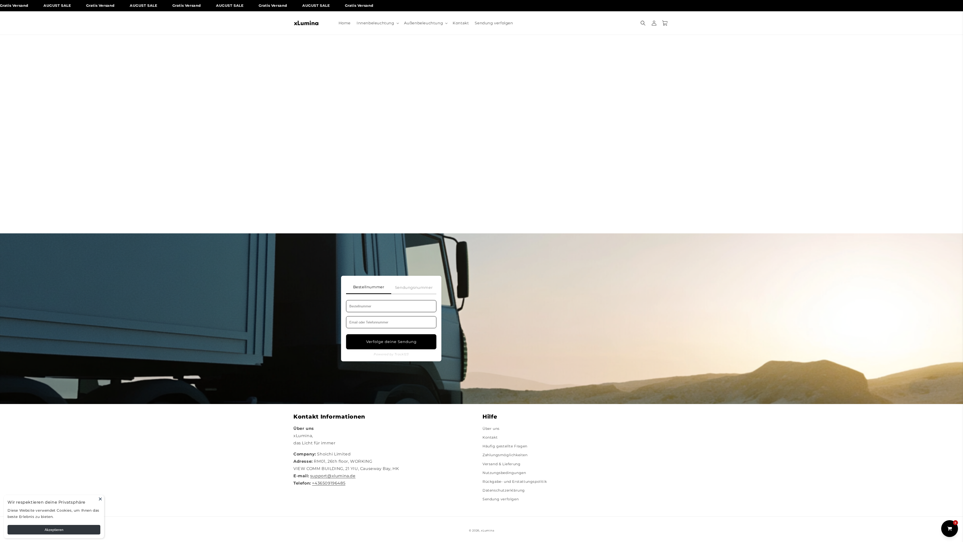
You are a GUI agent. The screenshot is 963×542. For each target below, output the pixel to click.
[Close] (100, 499)
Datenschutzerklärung (504, 490)
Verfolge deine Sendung (391, 341)
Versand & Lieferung (501, 464)
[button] (377, 23)
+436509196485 (328, 483)
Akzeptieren (54, 530)
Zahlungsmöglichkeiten (505, 455)
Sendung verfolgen (501, 499)
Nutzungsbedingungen (504, 472)
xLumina (487, 530)
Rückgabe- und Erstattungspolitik (515, 481)
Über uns (491, 428)
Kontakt (490, 437)
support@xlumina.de (333, 475)
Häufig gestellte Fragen (505, 446)
